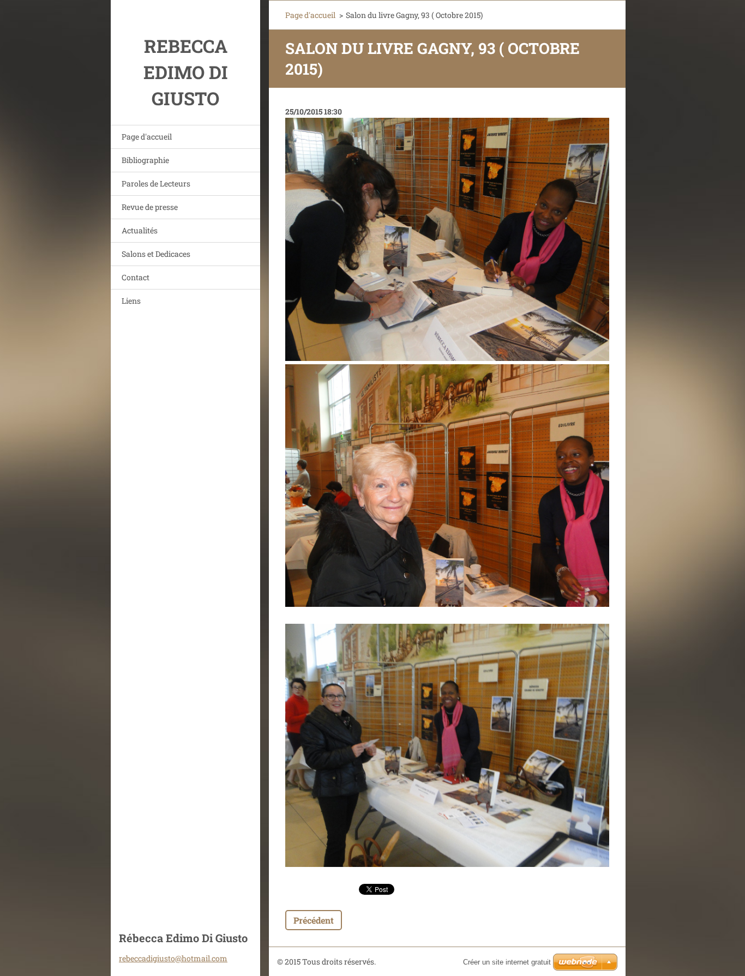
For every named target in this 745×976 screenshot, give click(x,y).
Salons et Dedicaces (156, 254)
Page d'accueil (147, 136)
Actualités (140, 230)
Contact (135, 277)
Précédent (313, 920)
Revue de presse (150, 207)
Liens (131, 301)
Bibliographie (145, 160)
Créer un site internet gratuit (507, 962)
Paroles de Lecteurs (156, 183)
